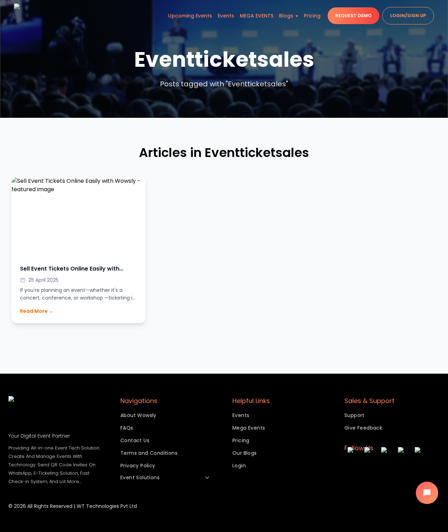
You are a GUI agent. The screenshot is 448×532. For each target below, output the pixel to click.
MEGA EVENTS (256, 15)
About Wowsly (138, 415)
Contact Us (134, 440)
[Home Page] (28, 15)
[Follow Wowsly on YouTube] (403, 466)
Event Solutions (140, 477)
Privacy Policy (137, 465)
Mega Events (248, 427)
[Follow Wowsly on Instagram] (352, 466)
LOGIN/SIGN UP (408, 15)
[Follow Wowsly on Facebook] (369, 466)
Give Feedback (363, 427)
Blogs (286, 15)
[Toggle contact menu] (427, 493)
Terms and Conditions (148, 453)
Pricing (312, 15)
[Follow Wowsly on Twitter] (386, 466)
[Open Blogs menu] (296, 16)
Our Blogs (244, 453)
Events (226, 15)
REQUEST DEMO (353, 15)
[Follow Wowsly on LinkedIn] (420, 466)
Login (239, 465)
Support (354, 415)
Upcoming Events (190, 15)
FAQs (126, 427)
